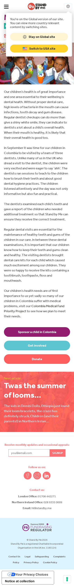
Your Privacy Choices (31, 574)
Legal (27, 556)
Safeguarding (42, 556)
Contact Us (14, 556)
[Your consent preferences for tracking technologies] (67, 579)
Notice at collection (20, 581)
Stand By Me (37, 6)
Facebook (28, 475)
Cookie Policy (50, 562)
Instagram (37, 475)
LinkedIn (47, 475)
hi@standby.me (42, 508)
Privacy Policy (31, 562)
